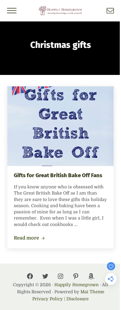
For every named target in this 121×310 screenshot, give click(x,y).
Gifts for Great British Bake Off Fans (58, 175)
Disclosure (77, 298)
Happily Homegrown (76, 284)
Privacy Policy (47, 298)
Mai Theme (92, 291)
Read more (29, 238)
